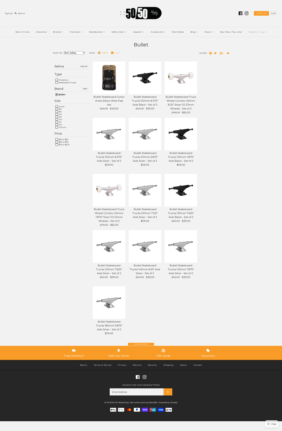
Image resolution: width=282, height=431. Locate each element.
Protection (63, 80)
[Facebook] (240, 13)
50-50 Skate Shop (120, 402)
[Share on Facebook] (210, 53)
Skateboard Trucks (67, 82)
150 (60, 109)
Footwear (76, 32)
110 (59, 122)
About (209, 32)
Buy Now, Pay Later (231, 32)
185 (60, 111)
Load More (141, 344)
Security (152, 365)
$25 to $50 (63, 139)
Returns (137, 365)
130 (60, 117)
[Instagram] (246, 13)
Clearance (41, 32)
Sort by (58, 53)
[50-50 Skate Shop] (141, 5)
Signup (9, 13)
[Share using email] (228, 53)
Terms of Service (102, 365)
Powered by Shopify (168, 402)
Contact (197, 365)
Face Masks (178, 32)
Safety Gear (118, 32)
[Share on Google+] (222, 53)
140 (60, 119)
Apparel (138, 32)
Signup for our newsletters (141, 385)
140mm (62, 127)
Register (253, 32)
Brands (58, 32)
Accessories (158, 32)
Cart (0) (261, 13)
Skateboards (97, 32)
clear (85, 88)
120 (60, 124)
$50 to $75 (63, 142)
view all (83, 66)
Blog (194, 32)
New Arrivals (22, 32)
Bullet (61, 94)
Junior (61, 106)
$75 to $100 (64, 144)
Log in (263, 32)
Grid (105, 53)
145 (60, 114)
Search (83, 365)
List (117, 53)
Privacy (122, 365)
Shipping (168, 365)
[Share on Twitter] (215, 53)
